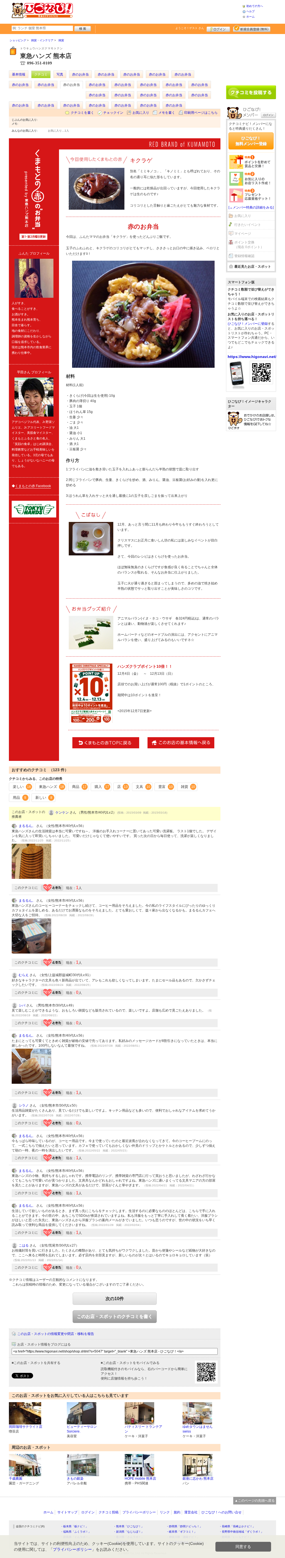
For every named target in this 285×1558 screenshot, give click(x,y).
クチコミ (41, 74)
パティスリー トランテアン (143, 1429)
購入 (102, 787)
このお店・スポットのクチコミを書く (115, 1316)
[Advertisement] (157, 11)
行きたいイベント (247, 225)
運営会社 (191, 1512)
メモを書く (166, 113)
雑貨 (188, 787)
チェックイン (113, 113)
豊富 (165, 787)
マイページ (242, 234)
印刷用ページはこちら (201, 113)
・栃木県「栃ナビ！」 (74, 1526)
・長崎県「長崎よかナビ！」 (237, 1526)
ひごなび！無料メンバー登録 (251, 141)
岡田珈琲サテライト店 (25, 1427)
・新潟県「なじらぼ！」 (128, 1531)
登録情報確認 (244, 256)
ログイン (218, 28)
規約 (177, 1512)
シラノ (24, 1105)
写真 (59, 74)
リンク (165, 1512)
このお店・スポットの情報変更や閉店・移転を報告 (55, 1334)
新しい (43, 797)
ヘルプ (250, 11)
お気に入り (140, 113)
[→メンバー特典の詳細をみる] (251, 207)
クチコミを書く (82, 113)
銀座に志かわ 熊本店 (198, 1478)
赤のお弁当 (80, 74)
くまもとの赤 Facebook (33, 486)
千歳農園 (15, 1478)
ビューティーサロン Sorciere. (82, 1429)
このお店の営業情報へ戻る (181, 742)
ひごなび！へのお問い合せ (222, 1512)
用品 (19, 797)
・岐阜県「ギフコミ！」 (181, 1531)
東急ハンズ (51, 787)
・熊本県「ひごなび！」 (128, 1526)
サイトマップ (67, 1512)
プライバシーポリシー (139, 1512)
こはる (24, 1245)
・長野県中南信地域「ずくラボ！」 (241, 1531)
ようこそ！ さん (189, 28)
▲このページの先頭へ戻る (255, 1501)
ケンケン (62, 812)
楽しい (22, 787)
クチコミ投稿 (109, 1512)
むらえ (24, 975)
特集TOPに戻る (105, 742)
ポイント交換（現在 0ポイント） (249, 244)
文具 (143, 787)
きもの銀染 (75, 1478)
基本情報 (18, 74)
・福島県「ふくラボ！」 (75, 1531)
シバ (22, 1005)
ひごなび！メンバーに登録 (248, 324)
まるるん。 (27, 826)
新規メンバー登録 (252, 28)
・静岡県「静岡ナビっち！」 (184, 1526)
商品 (79, 787)
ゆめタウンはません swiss (198, 1429)
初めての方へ (254, 6)
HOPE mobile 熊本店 (140, 1478)
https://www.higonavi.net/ (252, 356)
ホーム (250, 16)
